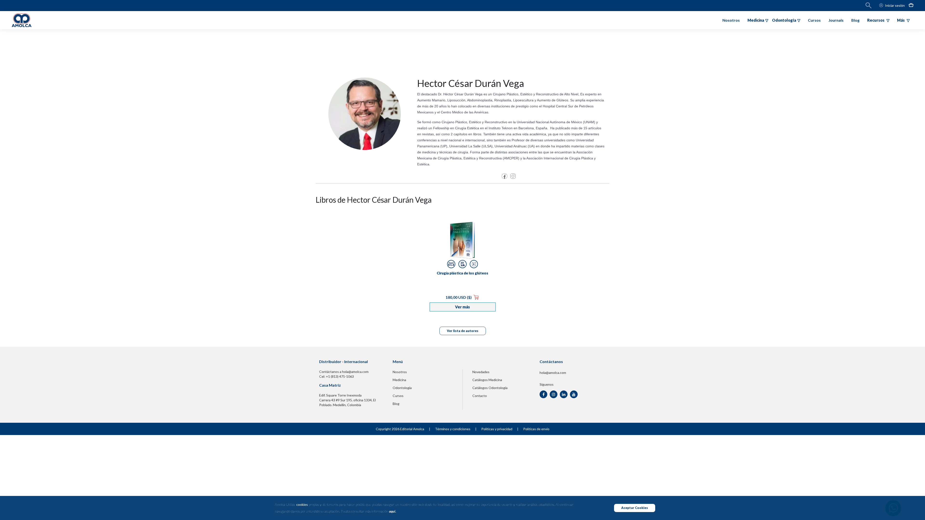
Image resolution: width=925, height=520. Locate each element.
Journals (836, 20)
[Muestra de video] (474, 264)
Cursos (814, 20)
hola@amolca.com (553, 372)
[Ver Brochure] (462, 264)
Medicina (399, 380)
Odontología (402, 388)
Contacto (479, 396)
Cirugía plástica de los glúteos (462, 273)
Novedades (480, 372)
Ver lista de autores (462, 331)
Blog (855, 20)
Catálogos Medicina (487, 380)
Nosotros (731, 20)
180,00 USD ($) (459, 297)
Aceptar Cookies (634, 508)
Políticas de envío (536, 429)
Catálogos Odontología (490, 388)
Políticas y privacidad (496, 429)
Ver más (462, 307)
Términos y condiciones (452, 429)
